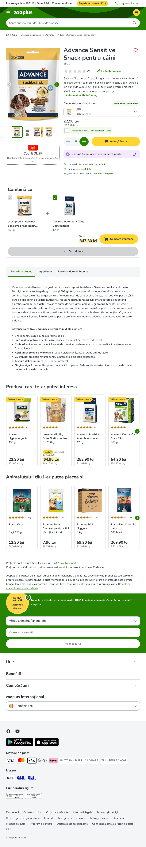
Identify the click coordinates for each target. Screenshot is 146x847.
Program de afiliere (41, 824)
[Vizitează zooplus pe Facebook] (8, 731)
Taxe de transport (103, 173)
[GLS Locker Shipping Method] (21, 779)
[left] (9, 84)
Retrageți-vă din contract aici (107, 818)
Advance (49, 34)
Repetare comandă (90, 3)
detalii (101, 164)
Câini (14, 34)
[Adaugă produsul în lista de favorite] (136, 50)
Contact (48, 818)
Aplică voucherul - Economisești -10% (91, 130)
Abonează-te (73, 644)
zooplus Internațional (25, 697)
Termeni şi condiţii (107, 812)
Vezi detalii (76, 251)
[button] (127, 3)
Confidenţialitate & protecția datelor (113, 824)
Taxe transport (67, 563)
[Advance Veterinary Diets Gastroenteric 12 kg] (69, 206)
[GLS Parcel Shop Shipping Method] (31, 779)
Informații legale (82, 812)
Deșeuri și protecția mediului (23, 818)
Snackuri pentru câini (31, 34)
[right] (56, 84)
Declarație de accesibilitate (72, 824)
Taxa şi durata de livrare (72, 818)
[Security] (14, 796)
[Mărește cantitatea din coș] (84, 141)
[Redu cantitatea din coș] (68, 141)
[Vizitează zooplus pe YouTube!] (17, 731)
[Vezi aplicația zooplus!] (19, 745)
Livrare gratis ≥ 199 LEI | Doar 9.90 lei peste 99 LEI (37, 3)
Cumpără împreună (124, 239)
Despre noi (12, 812)
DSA (9, 829)
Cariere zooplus (32, 812)
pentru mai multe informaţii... (82, 95)
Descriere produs (21, 271)
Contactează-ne (62, 3)
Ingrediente (45, 271)
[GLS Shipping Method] (10, 779)
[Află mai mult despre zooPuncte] (134, 154)
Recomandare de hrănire (73, 271)
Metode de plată (15, 824)
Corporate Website (57, 812)
